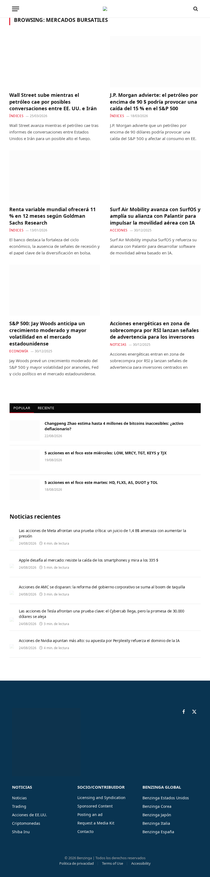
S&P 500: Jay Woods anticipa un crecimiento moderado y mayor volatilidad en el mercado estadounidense (47, 333)
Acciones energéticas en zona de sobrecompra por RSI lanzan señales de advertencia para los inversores (154, 330)
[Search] (195, 9)
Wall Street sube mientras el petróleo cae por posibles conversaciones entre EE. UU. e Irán (53, 102)
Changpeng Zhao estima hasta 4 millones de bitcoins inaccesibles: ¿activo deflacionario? (114, 426)
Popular (21, 407)
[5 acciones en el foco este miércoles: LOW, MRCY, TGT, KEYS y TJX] (25, 460)
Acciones (119, 230)
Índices (16, 116)
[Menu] (15, 9)
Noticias (118, 344)
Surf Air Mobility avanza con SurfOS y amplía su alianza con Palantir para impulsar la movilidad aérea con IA (155, 216)
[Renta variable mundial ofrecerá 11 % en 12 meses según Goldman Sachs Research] (54, 176)
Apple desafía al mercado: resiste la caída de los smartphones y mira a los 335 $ (88, 560)
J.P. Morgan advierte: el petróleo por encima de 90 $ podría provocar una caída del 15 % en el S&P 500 (154, 102)
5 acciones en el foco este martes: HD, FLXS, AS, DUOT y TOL (101, 482)
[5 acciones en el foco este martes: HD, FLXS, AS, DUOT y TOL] (25, 489)
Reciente (46, 407)
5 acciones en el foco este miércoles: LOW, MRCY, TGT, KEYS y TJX (106, 452)
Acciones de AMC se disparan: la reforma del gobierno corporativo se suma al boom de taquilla (102, 586)
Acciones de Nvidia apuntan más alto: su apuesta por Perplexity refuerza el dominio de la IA (99, 640)
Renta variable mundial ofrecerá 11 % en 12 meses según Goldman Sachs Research (52, 216)
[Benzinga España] (105, 9)
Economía (18, 351)
